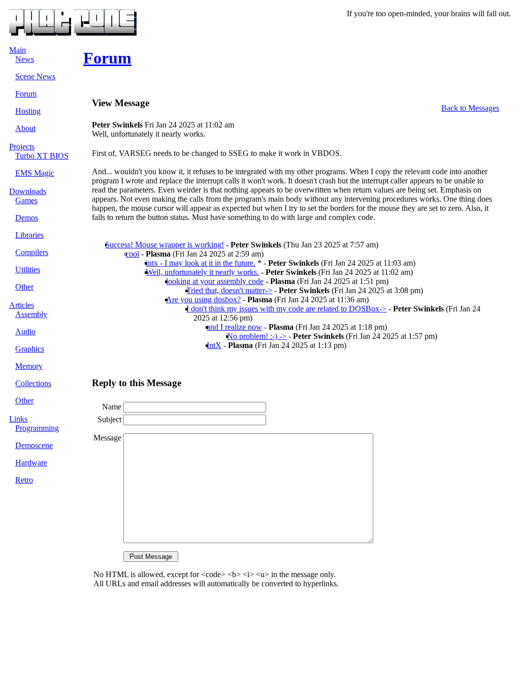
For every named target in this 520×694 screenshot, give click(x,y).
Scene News (35, 76)
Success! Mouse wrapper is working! (164, 244)
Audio (25, 331)
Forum (26, 93)
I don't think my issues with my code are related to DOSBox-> (286, 308)
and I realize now (234, 327)
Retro (24, 480)
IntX (214, 345)
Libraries (29, 235)
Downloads (27, 191)
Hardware (31, 462)
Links (18, 419)
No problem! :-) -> (256, 336)
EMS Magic (34, 173)
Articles (21, 305)
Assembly (31, 314)
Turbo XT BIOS (42, 155)
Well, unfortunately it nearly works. (202, 272)
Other (24, 286)
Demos (26, 217)
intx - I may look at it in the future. (200, 263)
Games (26, 200)
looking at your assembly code (215, 281)
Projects (22, 146)
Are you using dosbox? (203, 299)
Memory (29, 366)
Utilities (27, 269)
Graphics (29, 348)
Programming (37, 428)
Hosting (28, 111)
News (24, 59)
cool (132, 253)
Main (17, 50)
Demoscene (34, 445)
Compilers (31, 252)
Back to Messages (470, 108)
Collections (33, 383)
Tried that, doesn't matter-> (229, 290)
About (25, 128)
